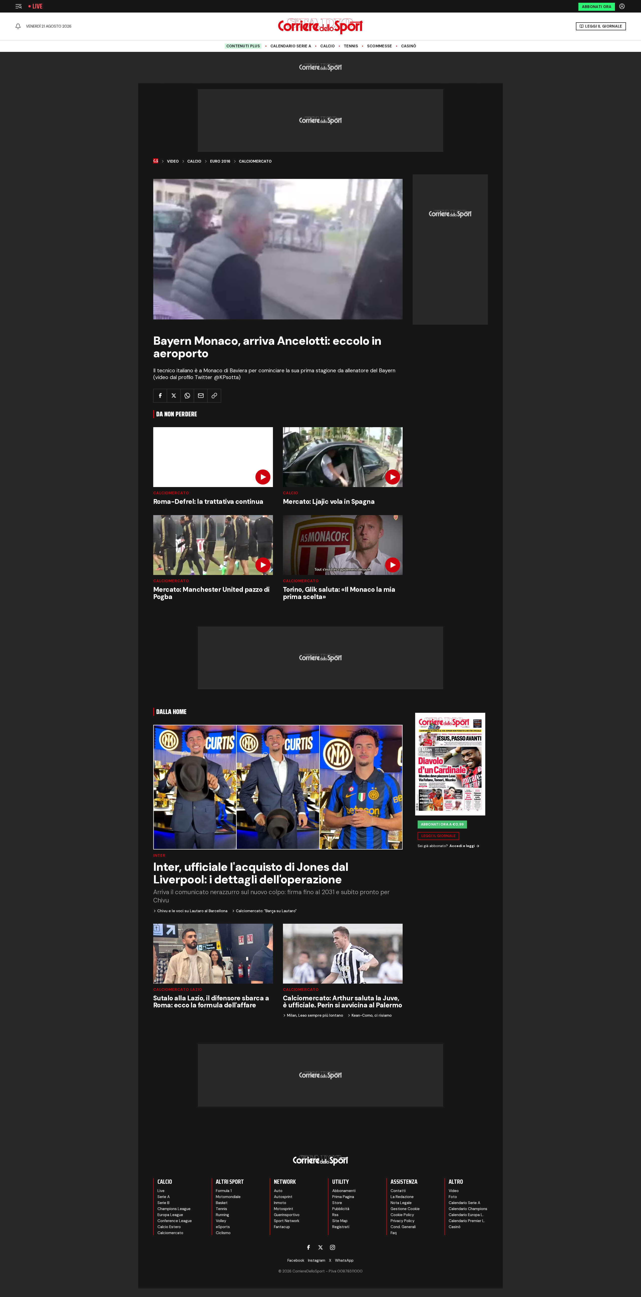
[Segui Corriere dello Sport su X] (320, 1247)
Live (37, 6)
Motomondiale (228, 1196)
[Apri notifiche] (18, 26)
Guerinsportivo (286, 1214)
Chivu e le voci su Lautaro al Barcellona (192, 911)
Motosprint (283, 1208)
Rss (335, 1214)
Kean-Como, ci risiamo (372, 1015)
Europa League (170, 1214)
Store (337, 1202)
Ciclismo (223, 1232)
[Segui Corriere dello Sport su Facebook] (308, 1247)
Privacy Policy (402, 1220)
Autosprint (283, 1196)
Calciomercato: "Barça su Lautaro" (266, 911)
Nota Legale (401, 1202)
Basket (222, 1202)
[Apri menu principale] (18, 6)
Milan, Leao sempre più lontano (315, 1015)
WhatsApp (344, 1260)
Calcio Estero (169, 1226)
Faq (394, 1232)
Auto (278, 1190)
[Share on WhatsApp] (187, 395)
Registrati (340, 1226)
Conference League (174, 1220)
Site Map (340, 1220)
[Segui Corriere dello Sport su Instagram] (333, 1247)
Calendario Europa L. (466, 1214)
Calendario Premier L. (467, 1220)
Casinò (408, 46)
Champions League (174, 1208)
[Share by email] (200, 395)
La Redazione (402, 1196)
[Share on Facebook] (160, 395)
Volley (221, 1220)
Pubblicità (340, 1208)
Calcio (327, 46)
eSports (223, 1226)
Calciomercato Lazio (177, 990)
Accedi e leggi (462, 846)
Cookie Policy (402, 1214)
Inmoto (280, 1202)
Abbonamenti (344, 1190)
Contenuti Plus (243, 46)
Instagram (316, 1260)
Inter (159, 856)
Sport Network (286, 1220)
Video (173, 161)
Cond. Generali (403, 1226)
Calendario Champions (468, 1208)
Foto (453, 1196)
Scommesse (379, 46)
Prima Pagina (343, 1196)
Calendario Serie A (290, 46)
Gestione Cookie (405, 1208)
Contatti (398, 1190)
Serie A (163, 1196)
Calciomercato (255, 161)
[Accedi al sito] (622, 6)
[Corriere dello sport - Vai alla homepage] (320, 26)
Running (222, 1214)
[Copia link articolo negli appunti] (214, 395)
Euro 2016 (220, 161)
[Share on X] (173, 395)
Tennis (351, 46)
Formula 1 (224, 1190)
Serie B (163, 1202)
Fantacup (282, 1226)
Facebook (295, 1260)
